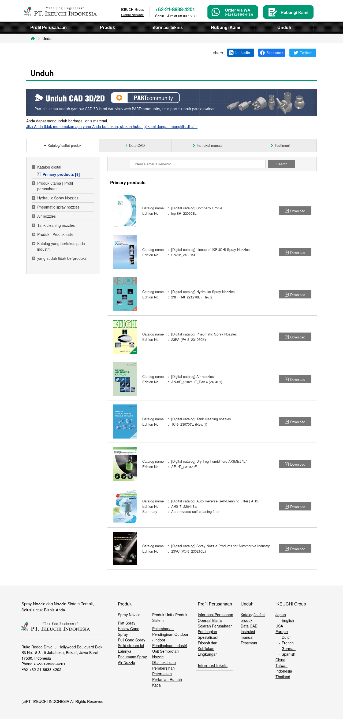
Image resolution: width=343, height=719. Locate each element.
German (289, 648)
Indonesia (283, 671)
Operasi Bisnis (210, 620)
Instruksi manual (248, 634)
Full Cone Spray (131, 640)
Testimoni (249, 642)
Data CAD (249, 626)
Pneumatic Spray (132, 656)
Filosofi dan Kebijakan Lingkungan (208, 648)
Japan (280, 614)
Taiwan (281, 665)
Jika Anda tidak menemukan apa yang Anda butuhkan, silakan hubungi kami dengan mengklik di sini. (111, 126)
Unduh (247, 604)
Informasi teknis (213, 665)
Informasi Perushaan (215, 614)
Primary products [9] (61, 174)
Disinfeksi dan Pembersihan (164, 665)
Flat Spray (126, 623)
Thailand (282, 676)
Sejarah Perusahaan (215, 626)
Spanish (288, 654)
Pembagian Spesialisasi (208, 634)
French (288, 642)
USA (279, 626)
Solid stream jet (131, 645)
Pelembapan (163, 628)
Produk (125, 604)
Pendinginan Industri (169, 645)
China (280, 659)
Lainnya (124, 651)
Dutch (287, 637)
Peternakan (162, 673)
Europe (281, 631)
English (288, 620)
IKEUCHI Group (290, 604)
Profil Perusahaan (215, 604)
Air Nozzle (126, 662)
